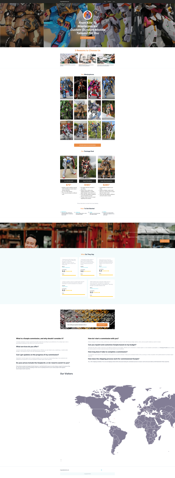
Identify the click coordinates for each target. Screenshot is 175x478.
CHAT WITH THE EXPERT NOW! (87, 37)
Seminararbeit (38, 351)
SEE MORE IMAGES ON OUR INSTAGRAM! (87, 145)
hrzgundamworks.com (64, 1)
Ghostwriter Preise (160, 361)
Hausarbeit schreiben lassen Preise (40, 359)
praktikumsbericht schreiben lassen (165, 354)
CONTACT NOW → (102, 324)
